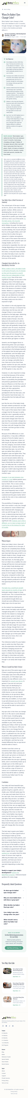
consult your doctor (16, 681)
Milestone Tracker (6, 1057)
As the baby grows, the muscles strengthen (14, 221)
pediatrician (5, 853)
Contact (4, 1073)
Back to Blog (6, 9)
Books (3, 1054)
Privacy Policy (5, 1080)
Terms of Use (5, 1083)
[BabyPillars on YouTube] (6, 1026)
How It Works (5, 1061)
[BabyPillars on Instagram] (3, 1026)
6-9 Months (4, 1038)
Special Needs (5, 1059)
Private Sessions (6, 1078)
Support (4, 1075)
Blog (3, 1052)
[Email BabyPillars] (13, 1026)
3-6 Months (4, 1035)
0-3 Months (4, 1033)
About (3, 1071)
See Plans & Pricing (14, 948)
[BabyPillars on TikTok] (9, 1026)
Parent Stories (5, 1064)
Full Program (5, 1045)
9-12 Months (5, 1040)
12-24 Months (5, 1042)
